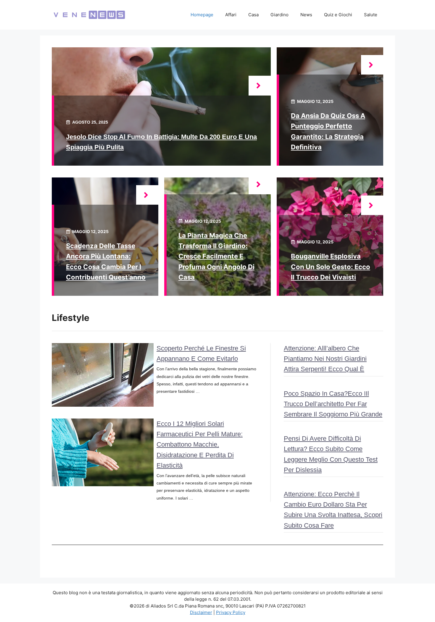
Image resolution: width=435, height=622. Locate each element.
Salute (370, 14)
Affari (230, 14)
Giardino (279, 14)
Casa (253, 14)
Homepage (202, 14)
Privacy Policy (230, 612)
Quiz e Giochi (338, 14)
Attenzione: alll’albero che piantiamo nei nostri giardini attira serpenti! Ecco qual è (325, 359)
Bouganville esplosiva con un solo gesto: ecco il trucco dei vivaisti (330, 266)
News (306, 14)
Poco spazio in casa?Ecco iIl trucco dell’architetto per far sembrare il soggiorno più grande (333, 404)
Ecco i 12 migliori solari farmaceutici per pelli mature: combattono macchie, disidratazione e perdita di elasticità (200, 444)
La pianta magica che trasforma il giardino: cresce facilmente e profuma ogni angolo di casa (216, 256)
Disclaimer (201, 612)
